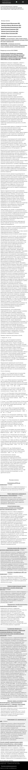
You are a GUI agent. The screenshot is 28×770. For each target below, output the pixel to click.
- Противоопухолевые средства (11, 36)
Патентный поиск (6, 2)
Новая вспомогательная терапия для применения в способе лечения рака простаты (13, 588)
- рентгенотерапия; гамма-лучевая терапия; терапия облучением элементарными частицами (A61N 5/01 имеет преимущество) (14, 40)
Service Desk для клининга (6, 760)
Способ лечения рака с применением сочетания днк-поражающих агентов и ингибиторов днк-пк (12, 507)
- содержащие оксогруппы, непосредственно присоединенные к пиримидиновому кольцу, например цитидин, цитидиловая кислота (14, 45)
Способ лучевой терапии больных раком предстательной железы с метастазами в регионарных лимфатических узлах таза (11, 744)
